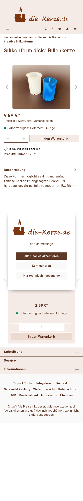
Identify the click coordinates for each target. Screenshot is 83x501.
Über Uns (66, 395)
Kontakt (61, 383)
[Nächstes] (76, 87)
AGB (13, 395)
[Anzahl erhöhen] (24, 139)
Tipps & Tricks (23, 383)
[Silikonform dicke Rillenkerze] (41, 87)
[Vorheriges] (7, 87)
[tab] (40, 177)
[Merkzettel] (60, 29)
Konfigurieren (41, 265)
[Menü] (7, 29)
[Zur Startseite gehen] (41, 14)
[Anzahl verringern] (8, 139)
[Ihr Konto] (67, 29)
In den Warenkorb (54, 138)
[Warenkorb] (75, 29)
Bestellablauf (28, 395)
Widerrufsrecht (44, 389)
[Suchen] (46, 29)
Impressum (49, 395)
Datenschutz (67, 389)
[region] (41, 87)
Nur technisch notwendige (41, 275)
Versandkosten (14, 410)
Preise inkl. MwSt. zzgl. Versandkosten (28, 120)
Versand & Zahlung (17, 389)
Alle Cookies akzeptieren (42, 256)
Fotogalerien (44, 383)
